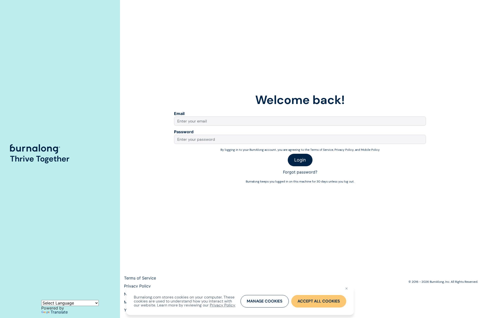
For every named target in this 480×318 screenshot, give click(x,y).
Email (179, 114)
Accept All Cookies (319, 301)
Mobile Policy (370, 150)
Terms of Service (321, 150)
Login (300, 159)
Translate (59, 312)
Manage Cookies (264, 301)
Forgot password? (300, 172)
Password (184, 132)
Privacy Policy (344, 150)
